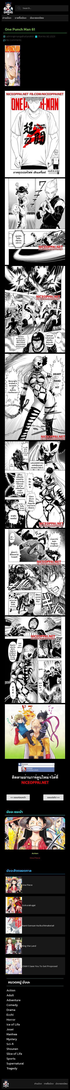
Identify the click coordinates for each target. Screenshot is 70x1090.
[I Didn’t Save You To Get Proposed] (14, 966)
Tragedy (12, 1068)
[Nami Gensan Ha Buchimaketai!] (14, 925)
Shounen (12, 1049)
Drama (11, 1010)
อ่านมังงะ (6, 18)
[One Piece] (14, 885)
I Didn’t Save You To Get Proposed (39, 966)
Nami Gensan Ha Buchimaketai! (38, 925)
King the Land (29, 946)
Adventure (14, 1000)
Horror (11, 1019)
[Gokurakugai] (14, 905)
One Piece (27, 885)
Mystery (12, 1039)
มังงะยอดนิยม (37, 18)
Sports (11, 1058)
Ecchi (10, 1014)
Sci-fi (10, 1044)
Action (35, 853)
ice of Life (13, 1024)
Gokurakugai (28, 905)
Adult (10, 995)
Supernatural (15, 1063)
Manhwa (12, 1034)
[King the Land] (14, 946)
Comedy (12, 1005)
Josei (10, 1029)
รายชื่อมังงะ (21, 18)
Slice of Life (14, 1053)
